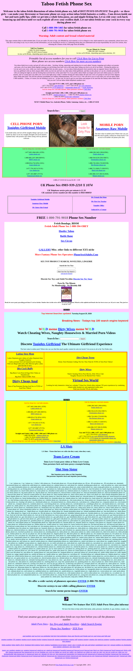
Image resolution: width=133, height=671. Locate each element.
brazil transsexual (117, 650)
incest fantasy (62, 645)
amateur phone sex (60, 95)
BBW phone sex (34, 159)
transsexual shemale (101, 656)
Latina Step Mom (25, 353)
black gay (96, 650)
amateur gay (19, 650)
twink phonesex (88, 87)
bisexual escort (79, 650)
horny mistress (45, 645)
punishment (99, 645)
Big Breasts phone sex (98, 165)
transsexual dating (15, 656)
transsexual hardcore (39, 656)
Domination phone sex (98, 159)
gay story (100, 652)
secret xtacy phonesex (72, 97)
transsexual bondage (104, 654)
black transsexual (105, 650)
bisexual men (88, 650)
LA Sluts (66, 446)
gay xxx (124, 652)
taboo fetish (76, 647)
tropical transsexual (72, 658)
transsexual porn (76, 656)
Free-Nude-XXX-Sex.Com (65, 665)
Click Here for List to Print (90, 58)
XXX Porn (78, 628)
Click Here (87, 89)
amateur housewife (48, 639)
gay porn (93, 652)
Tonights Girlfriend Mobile (26, 128)
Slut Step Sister (66, 469)
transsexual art (92, 654)
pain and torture (90, 645)
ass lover (38, 636)
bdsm (13, 645)
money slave (72, 645)
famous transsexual (15, 652)
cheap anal (70, 636)
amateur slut (93, 639)
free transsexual (27, 652)
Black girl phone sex (98, 170)
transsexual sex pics (88, 656)
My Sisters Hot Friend (40, 207)
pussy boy (106, 645)
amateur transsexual (30, 650)
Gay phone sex (34, 170)
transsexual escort (27, 656)
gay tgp (105, 652)
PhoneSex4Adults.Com (86, 254)
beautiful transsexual (67, 650)
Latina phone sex (34, 154)
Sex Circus (66, 241)
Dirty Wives (66, 329)
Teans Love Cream (66, 456)
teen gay (52, 654)
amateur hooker (36, 639)
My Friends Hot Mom (99, 197)
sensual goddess (115, 645)
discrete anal (79, 636)
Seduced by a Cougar (98, 209)
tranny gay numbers (8, 650)
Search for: (53, 110)
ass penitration (45, 636)
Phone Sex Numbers (60, 628)
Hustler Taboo (66, 231)
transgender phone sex (72, 87)
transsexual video (125, 656)
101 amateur (17, 639)
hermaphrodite (8, 654)
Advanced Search (66, 273)
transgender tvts (72, 654)
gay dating (55, 652)
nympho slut (80, 645)
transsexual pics (52, 656)
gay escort (63, 652)
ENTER (82, 581)
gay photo (86, 652)
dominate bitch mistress (32, 645)
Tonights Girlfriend (47, 344)
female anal (87, 636)
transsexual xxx (60, 658)
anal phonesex (59, 86)
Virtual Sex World (85, 380)
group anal (100, 636)
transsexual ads (82, 654)
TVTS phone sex (57, 87)
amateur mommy (83, 639)
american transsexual (53, 650)
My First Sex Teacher (98, 201)
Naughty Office (98, 205)
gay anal (94, 636)
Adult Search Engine (91, 624)
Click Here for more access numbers (83, 61)
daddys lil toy (20, 645)
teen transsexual (61, 654)
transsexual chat (116, 654)
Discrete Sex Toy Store (82, 279)
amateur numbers (7, 639)
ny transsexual (29, 654)
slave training (57, 647)
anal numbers (27, 636)
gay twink (111, 652)
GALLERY (45, 249)
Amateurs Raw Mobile (111, 128)
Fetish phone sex (98, 154)
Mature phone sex (98, 176)
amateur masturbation (62, 639)
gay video (118, 652)
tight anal (107, 636)
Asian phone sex (34, 165)
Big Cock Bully (25, 368)
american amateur (103, 639)
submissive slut (67, 647)
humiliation (54, 645)
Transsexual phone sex (34, 176)
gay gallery (70, 652)
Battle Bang (66, 236)
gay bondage (41, 652)
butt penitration (62, 636)
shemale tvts (45, 654)
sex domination (126, 645)
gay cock (49, 652)
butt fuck (54, 636)
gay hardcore (78, 652)
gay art (34, 652)
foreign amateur (126, 639)
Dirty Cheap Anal (25, 381)
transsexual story (114, 656)
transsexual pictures (64, 656)
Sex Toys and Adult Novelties (64, 624)
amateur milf (73, 639)
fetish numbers (6, 645)
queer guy (37, 654)
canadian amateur (115, 639)
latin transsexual (19, 654)
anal (33, 636)
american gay (41, 650)
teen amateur (66, 641)
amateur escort (26, 639)
